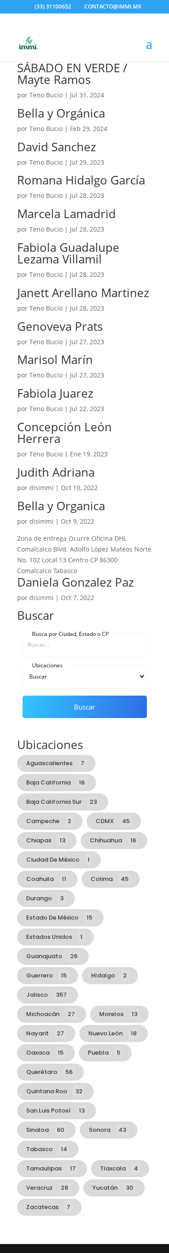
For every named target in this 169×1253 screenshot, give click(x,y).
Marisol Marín (55, 359)
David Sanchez (56, 147)
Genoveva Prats (60, 326)
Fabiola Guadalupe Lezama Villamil (68, 253)
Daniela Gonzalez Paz (75, 582)
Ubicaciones (47, 665)
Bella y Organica (61, 506)
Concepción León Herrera (64, 433)
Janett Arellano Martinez (83, 293)
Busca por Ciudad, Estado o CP (70, 633)
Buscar (84, 706)
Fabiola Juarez (55, 393)
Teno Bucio (46, 95)
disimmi (41, 487)
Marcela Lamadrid (66, 214)
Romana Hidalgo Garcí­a (81, 180)
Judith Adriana (56, 472)
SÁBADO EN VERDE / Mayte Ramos (72, 74)
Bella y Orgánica (61, 113)
